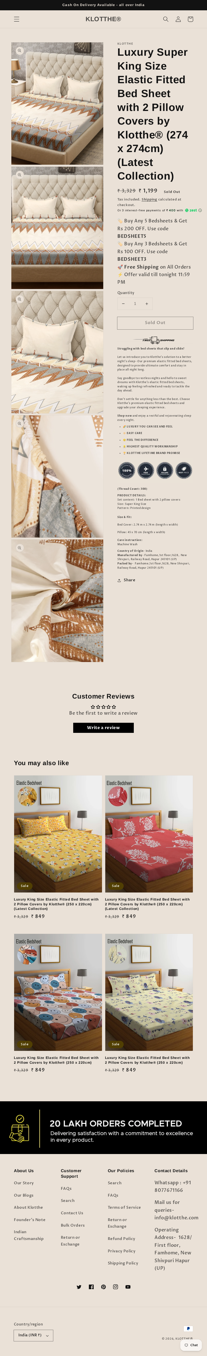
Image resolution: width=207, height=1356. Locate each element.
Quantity (126, 293)
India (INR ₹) (30, 1335)
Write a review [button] (103, 728)
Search (68, 1200)
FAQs (66, 1188)
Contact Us (72, 1213)
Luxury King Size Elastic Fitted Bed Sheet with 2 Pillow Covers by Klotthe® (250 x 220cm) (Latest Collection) (56, 904)
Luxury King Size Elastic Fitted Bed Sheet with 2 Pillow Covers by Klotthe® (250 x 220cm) (56, 1060)
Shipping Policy (123, 1263)
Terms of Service (124, 1207)
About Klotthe (28, 1207)
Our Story (24, 1183)
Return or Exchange (70, 1241)
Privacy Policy (122, 1251)
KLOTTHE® (184, 1339)
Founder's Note (29, 1220)
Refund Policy (122, 1239)
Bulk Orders (73, 1225)
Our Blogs (24, 1195)
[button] (17, 19)
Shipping (149, 199)
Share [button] (129, 580)
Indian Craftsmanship (29, 1235)
